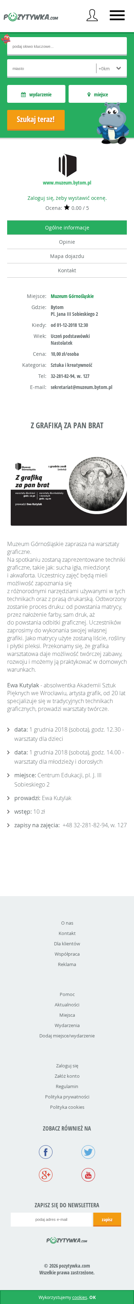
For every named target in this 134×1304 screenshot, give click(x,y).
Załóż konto (67, 1076)
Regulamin (67, 1086)
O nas (67, 923)
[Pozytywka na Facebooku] (46, 1153)
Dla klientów (67, 943)
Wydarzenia (67, 1025)
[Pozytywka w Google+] (46, 1175)
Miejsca (67, 1015)
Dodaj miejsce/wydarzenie (67, 1035)
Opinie (67, 241)
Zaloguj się (67, 1065)
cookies (79, 1297)
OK (92, 1297)
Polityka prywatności (67, 1096)
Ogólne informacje (67, 227)
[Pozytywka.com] (67, 1239)
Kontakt (67, 270)
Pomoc (67, 994)
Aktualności (67, 1004)
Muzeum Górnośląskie (72, 296)
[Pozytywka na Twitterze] (88, 1153)
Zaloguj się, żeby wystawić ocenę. (67, 197)
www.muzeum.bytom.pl (67, 182)
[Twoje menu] (92, 15)
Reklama (67, 964)
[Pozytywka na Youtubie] (88, 1175)
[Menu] (117, 15)
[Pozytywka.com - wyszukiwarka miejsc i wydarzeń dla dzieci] (31, 17)
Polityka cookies (67, 1107)
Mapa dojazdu (67, 256)
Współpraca (67, 954)
